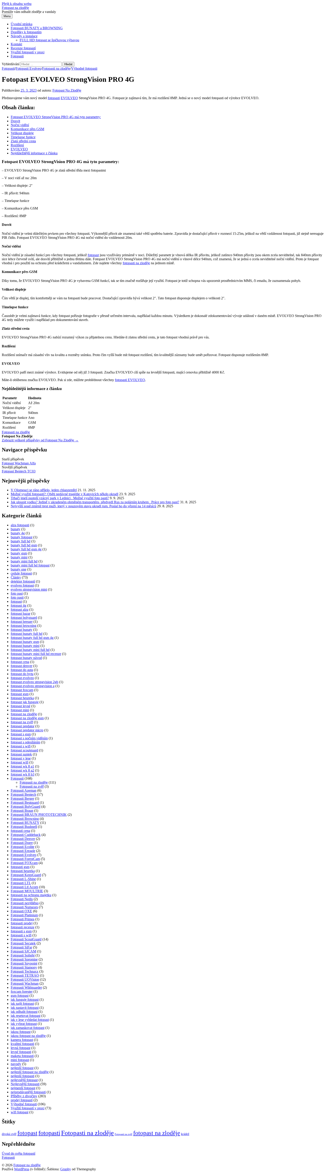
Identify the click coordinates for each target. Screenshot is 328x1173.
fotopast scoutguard (24, 750)
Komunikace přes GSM (27, 129)
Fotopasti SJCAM (23, 951)
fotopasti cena (20, 831)
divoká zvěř (9, 1134)
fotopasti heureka (23, 871)
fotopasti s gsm (21, 931)
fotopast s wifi (21, 746)
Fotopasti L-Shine (23, 879)
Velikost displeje (22, 133)
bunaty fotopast (21, 537)
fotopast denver (21, 666)
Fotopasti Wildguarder (26, 987)
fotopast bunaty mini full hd (30, 650)
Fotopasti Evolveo (28, 68)
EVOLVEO (69, 98)
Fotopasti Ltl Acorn (24, 887)
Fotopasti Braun (22, 810)
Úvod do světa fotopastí (18, 1153)
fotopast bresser (22, 621)
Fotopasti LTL (21, 883)
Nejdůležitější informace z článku (34, 153)
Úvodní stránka (21, 24)
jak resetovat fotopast (25, 1016)
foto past (17, 593)
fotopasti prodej (22, 923)
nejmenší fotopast (23, 1088)
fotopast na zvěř (22, 722)
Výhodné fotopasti (84, 68)
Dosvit (15, 121)
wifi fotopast (19, 1112)
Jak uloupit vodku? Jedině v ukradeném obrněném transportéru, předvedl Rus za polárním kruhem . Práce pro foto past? (95, 502)
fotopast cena (20, 662)
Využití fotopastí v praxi (27, 52)
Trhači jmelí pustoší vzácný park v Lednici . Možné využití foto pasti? (60, 498)
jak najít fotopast (22, 1003)
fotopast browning (23, 625)
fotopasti (54, 98)
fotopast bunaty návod (26, 658)
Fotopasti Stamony (24, 967)
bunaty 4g (18, 533)
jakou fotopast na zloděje (28, 1036)
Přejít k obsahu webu (16, 4)
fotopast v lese (21, 758)
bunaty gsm (19, 553)
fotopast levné (20, 706)
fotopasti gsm (20, 867)
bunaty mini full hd (24, 561)
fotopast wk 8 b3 (22, 774)
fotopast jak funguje (25, 702)
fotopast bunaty (21, 630)
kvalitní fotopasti (22, 1044)
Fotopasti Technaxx (24, 971)
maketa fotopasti (22, 1056)
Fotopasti (17, 56)
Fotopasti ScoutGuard (26, 939)
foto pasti (17, 597)
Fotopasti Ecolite (22, 847)
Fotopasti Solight (23, 955)
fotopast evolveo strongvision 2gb (34, 682)
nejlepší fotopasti (22, 1076)
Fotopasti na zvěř (32, 786)
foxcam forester (22, 991)
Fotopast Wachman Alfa (19, 463)
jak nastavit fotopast (25, 1007)
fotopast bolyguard (24, 617)
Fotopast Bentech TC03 (18, 471)
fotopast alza (19, 609)
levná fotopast (20, 1048)
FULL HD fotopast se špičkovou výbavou (49, 40)
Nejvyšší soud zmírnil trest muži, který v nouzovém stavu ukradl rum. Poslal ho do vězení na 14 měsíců (83, 506)
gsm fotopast (20, 995)
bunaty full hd (20, 541)
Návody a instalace (24, 36)
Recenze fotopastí (23, 48)
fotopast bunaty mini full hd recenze (36, 654)
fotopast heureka (22, 698)
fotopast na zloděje (24, 714)
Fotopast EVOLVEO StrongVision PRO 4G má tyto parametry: (56, 117)
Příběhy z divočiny (24, 1096)
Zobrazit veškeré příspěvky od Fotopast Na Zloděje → (40, 440)
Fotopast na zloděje (15, 8)
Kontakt (16, 44)
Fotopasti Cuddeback (26, 835)
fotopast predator (22, 726)
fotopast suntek (21, 754)
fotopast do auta (22, 670)
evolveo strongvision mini (29, 589)
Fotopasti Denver (23, 839)
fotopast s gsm (21, 734)
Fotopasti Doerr (22, 843)
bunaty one (18, 569)
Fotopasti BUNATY (25, 823)
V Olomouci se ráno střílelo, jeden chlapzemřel (44, 490)
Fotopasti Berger (22, 798)
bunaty (15, 529)
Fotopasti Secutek (23, 943)
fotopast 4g (18, 605)
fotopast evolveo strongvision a (32, 686)
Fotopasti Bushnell (24, 827)
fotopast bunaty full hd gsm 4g (32, 638)
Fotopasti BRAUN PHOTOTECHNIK (39, 814)
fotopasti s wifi (21, 935)
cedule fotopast (21, 573)
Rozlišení (17, 145)
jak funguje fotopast (25, 999)
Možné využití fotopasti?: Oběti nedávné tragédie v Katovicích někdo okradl (64, 494)
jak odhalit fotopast (24, 1012)
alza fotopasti (20, 525)
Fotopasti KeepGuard (26, 875)
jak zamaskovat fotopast (27, 1028)
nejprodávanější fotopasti (28, 1092)
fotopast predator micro (27, 730)
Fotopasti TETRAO (25, 975)
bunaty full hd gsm (24, 545)
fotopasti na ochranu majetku (31, 895)
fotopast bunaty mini (25, 646)
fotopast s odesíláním (25, 742)
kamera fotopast (22, 1040)
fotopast (93, 255)
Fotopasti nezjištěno (25, 903)
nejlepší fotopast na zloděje (30, 1072)
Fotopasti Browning (25, 818)
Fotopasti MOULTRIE (27, 891)
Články (16, 577)
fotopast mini (20, 710)
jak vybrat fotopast (24, 1024)
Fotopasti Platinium (24, 915)
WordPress (21, 1169)
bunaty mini (19, 557)
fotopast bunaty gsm (25, 642)
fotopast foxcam (22, 690)
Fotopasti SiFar (21, 947)
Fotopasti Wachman (25, 983)
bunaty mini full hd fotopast (30, 565)
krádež (185, 1134)
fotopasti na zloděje (136, 263)
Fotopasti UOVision (25, 979)
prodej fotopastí (22, 1100)
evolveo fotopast (22, 585)
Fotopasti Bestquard (25, 802)
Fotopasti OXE (21, 911)
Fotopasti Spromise (24, 959)
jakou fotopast (21, 1032)
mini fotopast (20, 1060)
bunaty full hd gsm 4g (26, 549)
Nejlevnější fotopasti (25, 1084)
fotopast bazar (20, 613)
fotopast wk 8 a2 (22, 770)
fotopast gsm (20, 694)
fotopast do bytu (22, 674)
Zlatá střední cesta (23, 141)
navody (16, 1064)
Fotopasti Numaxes (24, 907)
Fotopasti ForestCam (25, 859)
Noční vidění (20, 125)
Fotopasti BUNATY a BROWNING (37, 28)
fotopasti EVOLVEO (130, 380)
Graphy (65, 1169)
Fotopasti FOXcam (24, 863)
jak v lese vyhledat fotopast (30, 1020)
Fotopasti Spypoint (24, 963)
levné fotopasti (21, 1052)
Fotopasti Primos (22, 919)
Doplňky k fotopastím (26, 32)
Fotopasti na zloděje (56, 68)
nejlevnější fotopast (24, 1080)
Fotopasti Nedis (22, 899)
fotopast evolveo (22, 678)
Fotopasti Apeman (23, 790)
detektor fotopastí (23, 581)
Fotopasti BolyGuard (25, 806)
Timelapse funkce (23, 137)
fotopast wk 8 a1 (22, 766)
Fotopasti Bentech (23, 794)
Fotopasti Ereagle (23, 851)
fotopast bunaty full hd (26, 634)
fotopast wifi (19, 762)
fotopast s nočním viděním (29, 738)
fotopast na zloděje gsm (27, 718)
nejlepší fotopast (22, 1068)
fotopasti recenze (22, 927)
